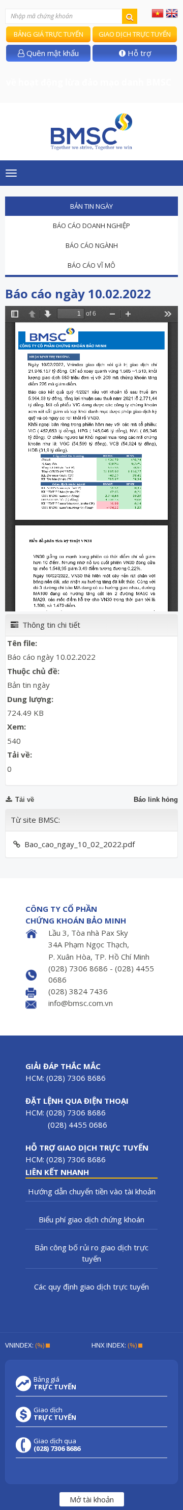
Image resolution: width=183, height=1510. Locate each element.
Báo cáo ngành (92, 245)
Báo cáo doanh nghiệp (91, 225)
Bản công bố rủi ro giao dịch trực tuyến (91, 1252)
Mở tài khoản (92, 1499)
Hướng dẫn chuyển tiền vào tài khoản (92, 1191)
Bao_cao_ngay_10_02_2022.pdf (79, 844)
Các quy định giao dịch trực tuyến (91, 1286)
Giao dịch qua (57, 1444)
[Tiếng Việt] (157, 13)
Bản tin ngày (91, 206)
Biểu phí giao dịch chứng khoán (91, 1219)
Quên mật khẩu (51, 53)
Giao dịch (55, 1413)
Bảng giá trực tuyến (48, 34)
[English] (172, 13)
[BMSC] (91, 131)
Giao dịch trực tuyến (135, 34)
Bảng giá (55, 1383)
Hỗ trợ (138, 53)
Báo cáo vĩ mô (91, 265)
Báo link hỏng (156, 799)
